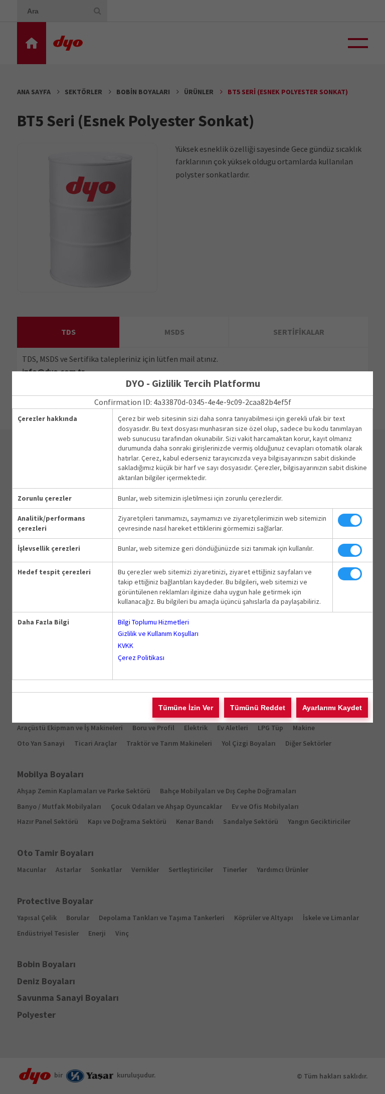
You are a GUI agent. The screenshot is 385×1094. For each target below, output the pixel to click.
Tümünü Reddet (257, 708)
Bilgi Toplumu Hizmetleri (153, 621)
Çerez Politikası (141, 657)
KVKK (125, 645)
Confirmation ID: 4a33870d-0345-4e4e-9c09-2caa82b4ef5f (192, 402)
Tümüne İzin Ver (185, 708)
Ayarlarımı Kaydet (332, 708)
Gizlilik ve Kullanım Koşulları (158, 633)
